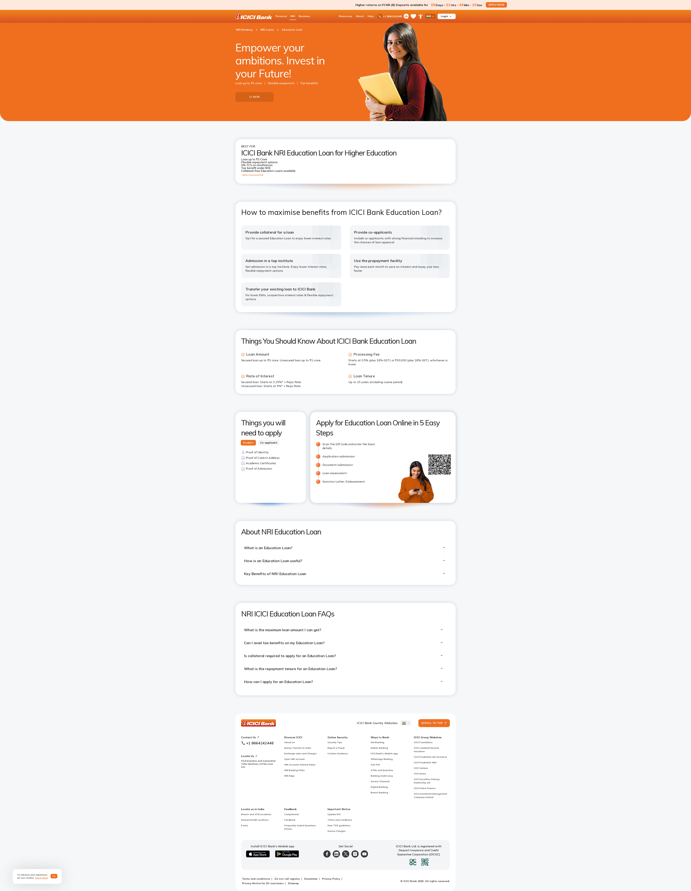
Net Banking (377, 742)
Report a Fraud (336, 748)
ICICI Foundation (423, 742)
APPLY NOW (496, 4)
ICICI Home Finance (424, 788)
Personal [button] (281, 16)
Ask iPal (375, 764)
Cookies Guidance (338, 753)
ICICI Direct (420, 773)
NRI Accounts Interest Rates (300, 764)
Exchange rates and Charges (300, 753)
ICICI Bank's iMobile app (384, 753)
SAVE (256, 96)
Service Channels (380, 781)
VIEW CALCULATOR (252, 175)
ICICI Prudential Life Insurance (430, 757)
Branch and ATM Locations (256, 814)
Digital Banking (379, 787)
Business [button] (304, 16)
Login (444, 16)
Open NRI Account (294, 759)
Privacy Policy (331, 878)
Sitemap (293, 883)
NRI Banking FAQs (294, 770)
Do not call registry (287, 878)
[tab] (248, 443)
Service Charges (337, 831)
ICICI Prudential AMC (425, 762)
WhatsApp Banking (382, 759)
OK (54, 876)
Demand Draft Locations (255, 819)
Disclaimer (311, 878)
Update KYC (334, 814)
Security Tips (335, 742)
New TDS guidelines (339, 825)
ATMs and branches (382, 770)
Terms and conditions (340, 819)
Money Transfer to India (297, 748)
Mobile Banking (379, 748)
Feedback (289, 819)
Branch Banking (379, 792)
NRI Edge (289, 775)
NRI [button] (292, 16)
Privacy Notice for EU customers (263, 883)
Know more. (41, 877)
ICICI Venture (421, 768)
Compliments (291, 814)
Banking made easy (382, 775)
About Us (289, 742)
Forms (244, 825)
